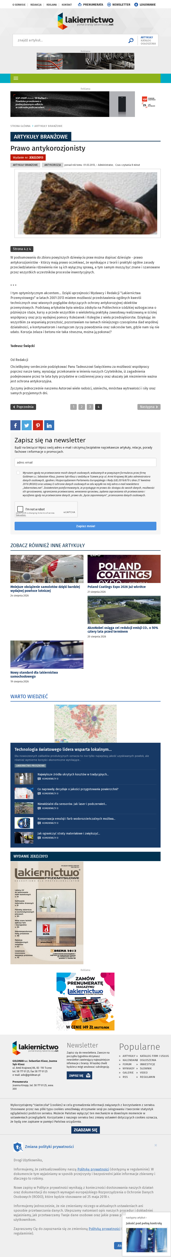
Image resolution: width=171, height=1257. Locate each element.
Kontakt (67, 4)
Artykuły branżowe (48, 126)
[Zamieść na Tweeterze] (27, 425)
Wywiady (129, 1068)
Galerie (128, 1072)
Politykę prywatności (93, 1169)
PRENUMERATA (93, 4)
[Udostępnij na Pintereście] (38, 425)
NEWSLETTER (121, 4)
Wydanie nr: (28, 157)
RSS (125, 1076)
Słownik (146, 1068)
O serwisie (19, 4)
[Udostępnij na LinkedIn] (49, 425)
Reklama (52, 4)
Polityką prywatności (104, 1229)
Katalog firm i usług (154, 1055)
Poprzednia (25, 407)
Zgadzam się (87, 1130)
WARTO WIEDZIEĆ (29, 696)
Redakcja (35, 4)
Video (144, 1072)
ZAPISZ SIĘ (76, 1075)
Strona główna (20, 126)
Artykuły (129, 1055)
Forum (127, 1064)
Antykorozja (52, 165)
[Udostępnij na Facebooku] (15, 425)
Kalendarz (130, 1060)
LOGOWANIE (148, 4)
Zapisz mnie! (85, 526)
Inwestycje (147, 1064)
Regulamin (147, 1076)
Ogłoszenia (148, 1060)
